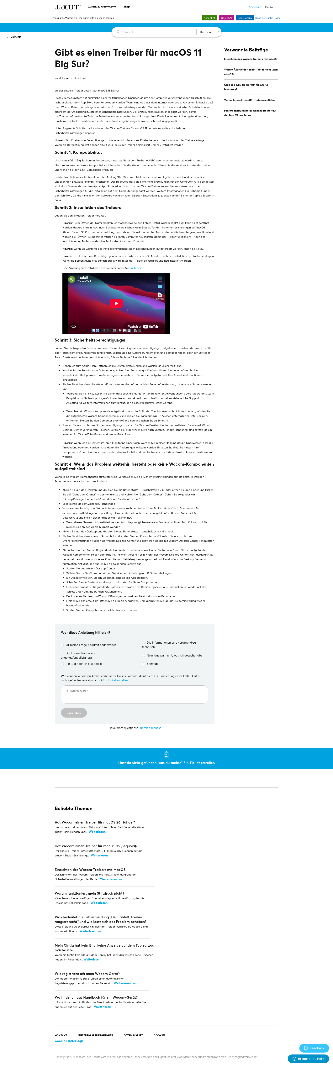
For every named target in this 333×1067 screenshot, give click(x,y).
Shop (127, 6)
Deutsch (270, 7)
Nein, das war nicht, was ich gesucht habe (174, 655)
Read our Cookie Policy (267, 18)
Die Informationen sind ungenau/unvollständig (78, 655)
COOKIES (159, 1035)
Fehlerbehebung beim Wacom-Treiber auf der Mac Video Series (250, 113)
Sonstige (152, 664)
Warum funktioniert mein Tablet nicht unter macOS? (251, 72)
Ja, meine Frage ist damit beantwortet (91, 645)
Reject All (226, 17)
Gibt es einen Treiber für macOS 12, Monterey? (246, 87)
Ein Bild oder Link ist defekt (84, 664)
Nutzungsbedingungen (95, 1035)
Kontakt (61, 1035)
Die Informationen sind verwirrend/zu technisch (169, 645)
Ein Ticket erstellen (115, 680)
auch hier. (135, 268)
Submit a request (150, 728)
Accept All (209, 17)
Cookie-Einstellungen (70, 1041)
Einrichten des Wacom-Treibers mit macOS (250, 59)
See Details (245, 17)
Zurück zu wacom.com (102, 6)
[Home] (68, 7)
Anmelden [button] (255, 6)
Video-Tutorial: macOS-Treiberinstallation (250, 100)
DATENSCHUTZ (133, 1035)
